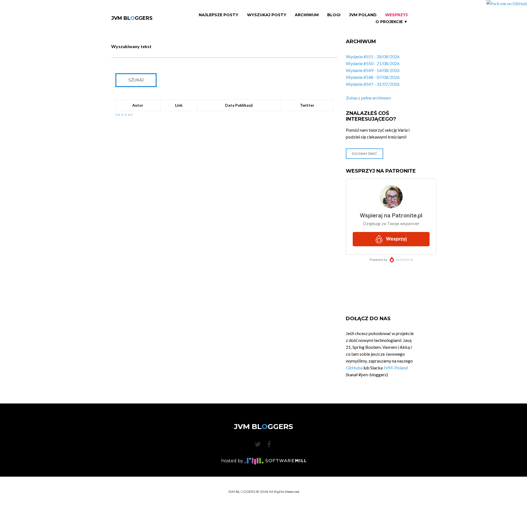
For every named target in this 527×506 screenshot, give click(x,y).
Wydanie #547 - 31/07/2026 (373, 84)
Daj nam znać (364, 153)
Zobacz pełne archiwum (368, 97)
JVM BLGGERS (132, 18)
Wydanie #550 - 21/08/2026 (373, 63)
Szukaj (136, 80)
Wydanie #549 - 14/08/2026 (373, 70)
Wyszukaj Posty (266, 15)
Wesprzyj (396, 15)
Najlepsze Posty (218, 15)
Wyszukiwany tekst (131, 46)
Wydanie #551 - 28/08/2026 (373, 56)
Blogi (333, 15)
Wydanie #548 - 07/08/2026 (373, 77)
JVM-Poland (395, 367)
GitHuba (354, 367)
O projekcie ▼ (391, 22)
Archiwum (307, 15)
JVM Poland (363, 15)
